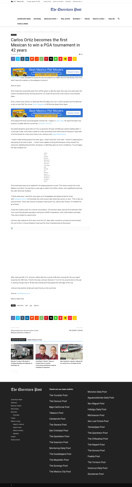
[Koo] (75, 59)
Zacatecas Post (96, 474)
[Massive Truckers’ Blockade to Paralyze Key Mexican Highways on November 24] (22, 352)
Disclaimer (68, 1)
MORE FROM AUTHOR (35, 340)
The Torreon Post (97, 462)
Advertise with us (77, 1)
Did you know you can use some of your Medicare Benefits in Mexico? (24, 332)
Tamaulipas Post (96, 427)
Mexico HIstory (18, 430)
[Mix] (32, 59)
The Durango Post (58, 465)
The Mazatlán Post (59, 460)
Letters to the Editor (58, 1)
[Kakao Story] (65, 59)
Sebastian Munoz (20, 199)
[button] (118, 19)
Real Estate (65, 19)
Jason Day (60, 121)
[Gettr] (70, 59)
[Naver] (56, 59)
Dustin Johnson (46, 123)
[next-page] (15, 371)
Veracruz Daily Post (97, 468)
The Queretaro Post (98, 433)
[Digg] (51, 59)
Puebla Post (94, 456)
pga (31, 305)
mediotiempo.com (23, 293)
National (37, 19)
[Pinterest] (46, 59)
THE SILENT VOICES (76, 330)
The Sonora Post (96, 450)
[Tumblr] (22, 59)
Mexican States (50, 19)
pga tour (36, 305)
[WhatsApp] (41, 59)
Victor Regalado (38, 104)
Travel (87, 19)
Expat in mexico (18, 424)
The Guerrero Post (58, 442)
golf (27, 305)
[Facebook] (13, 59)
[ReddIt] (37, 59)
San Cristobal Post (58, 430)
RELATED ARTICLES (18, 340)
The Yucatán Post (58, 395)
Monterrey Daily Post (60, 448)
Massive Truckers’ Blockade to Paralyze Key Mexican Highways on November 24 (21, 363)
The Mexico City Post (60, 471)
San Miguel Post (96, 403)
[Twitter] (114, 18)
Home (12, 32)
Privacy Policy (47, 1)
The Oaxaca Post (58, 424)
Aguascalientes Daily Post (101, 397)
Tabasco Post (56, 413)
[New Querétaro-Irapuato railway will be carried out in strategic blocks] (71, 352)
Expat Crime (17, 427)
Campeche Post (57, 419)
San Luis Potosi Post (98, 421)
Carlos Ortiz (15, 78)
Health (111, 19)
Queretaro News (24, 19)
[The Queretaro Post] (66, 10)
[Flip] (60, 59)
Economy (16, 415)
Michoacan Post (96, 415)
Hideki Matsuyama (59, 134)
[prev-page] (12, 371)
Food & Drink (22, 24)
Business (76, 19)
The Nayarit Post (96, 444)
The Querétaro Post (59, 436)
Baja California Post (59, 407)
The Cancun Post (58, 401)
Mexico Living (98, 19)
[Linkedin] (27, 59)
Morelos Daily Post (97, 392)
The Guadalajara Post (60, 454)
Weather (16, 433)
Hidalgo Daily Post (97, 409)
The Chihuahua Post (98, 438)
